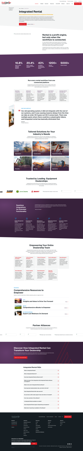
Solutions (36, 3)
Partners (49, 422)
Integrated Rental (14, 425)
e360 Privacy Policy (69, 447)
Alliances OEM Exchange (63, 1)
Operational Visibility (39, 91)
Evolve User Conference (40, 432)
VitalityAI (41, 3)
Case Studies (38, 425)
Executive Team (62, 422)
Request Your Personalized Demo (20, 357)
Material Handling (26, 432)
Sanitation (25, 435)
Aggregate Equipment (27, 422)
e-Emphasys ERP (14, 422)
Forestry (25, 428)
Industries (46, 3)
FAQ (60, 425)
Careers (76, 1)
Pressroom (37, 430)
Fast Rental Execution (51, 91)
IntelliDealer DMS (14, 423)
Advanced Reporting (28, 91)
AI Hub (37, 422)
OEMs (49, 423)
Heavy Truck (26, 430)
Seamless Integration (17, 91)
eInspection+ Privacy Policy (62, 447)
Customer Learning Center (50, 416)
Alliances (62, 3)
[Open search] (72, 3)
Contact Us (80, 1)
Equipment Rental (26, 427)
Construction (26, 425)
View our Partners (38, 209)
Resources (52, 3)
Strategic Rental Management (63, 91)
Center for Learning (70, 1)
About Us (68, 3)
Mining (25, 433)
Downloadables (38, 427)
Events (37, 428)
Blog (36, 423)
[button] (41, 370)
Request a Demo (78, 3)
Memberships (50, 427)
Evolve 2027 (58, 3)
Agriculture (25, 423)
